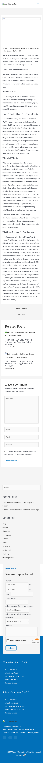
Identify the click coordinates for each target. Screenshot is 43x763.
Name (8, 581)
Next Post (21, 314)
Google (5, 527)
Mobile (5, 539)
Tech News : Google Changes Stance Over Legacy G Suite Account (20, 363)
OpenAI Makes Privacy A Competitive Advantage (21, 510)
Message (9, 625)
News (23, 48)
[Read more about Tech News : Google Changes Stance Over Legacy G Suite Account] (21, 355)
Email (8, 594)
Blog (19, 48)
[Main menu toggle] (38, 4)
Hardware (6, 531)
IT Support (7, 535)
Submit (11, 648)
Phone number (12, 598)
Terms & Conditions (10, 733)
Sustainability (31, 48)
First (29, 585)
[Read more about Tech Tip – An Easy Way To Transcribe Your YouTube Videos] (21, 334)
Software (6, 546)
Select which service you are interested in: (21, 606)
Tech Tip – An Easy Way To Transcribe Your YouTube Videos (18, 341)
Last (29, 589)
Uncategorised (8, 558)
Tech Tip (6, 554)
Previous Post (21, 308)
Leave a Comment (9, 48)
